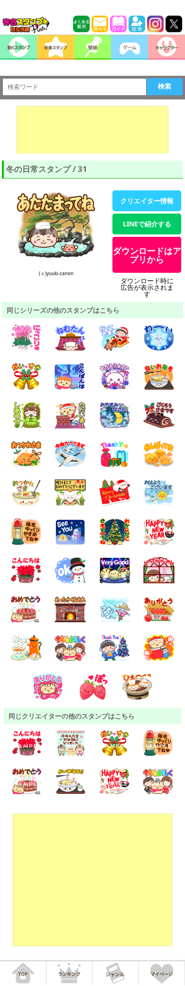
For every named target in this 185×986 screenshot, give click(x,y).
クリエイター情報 (147, 200)
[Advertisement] (92, 129)
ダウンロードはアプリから (147, 255)
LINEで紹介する (147, 223)
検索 (164, 86)
